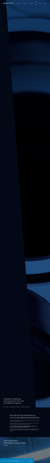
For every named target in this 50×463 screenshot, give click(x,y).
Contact (44, 3)
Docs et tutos (36, 3)
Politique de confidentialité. (15, 461)
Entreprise (31, 3)
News (40, 3)
